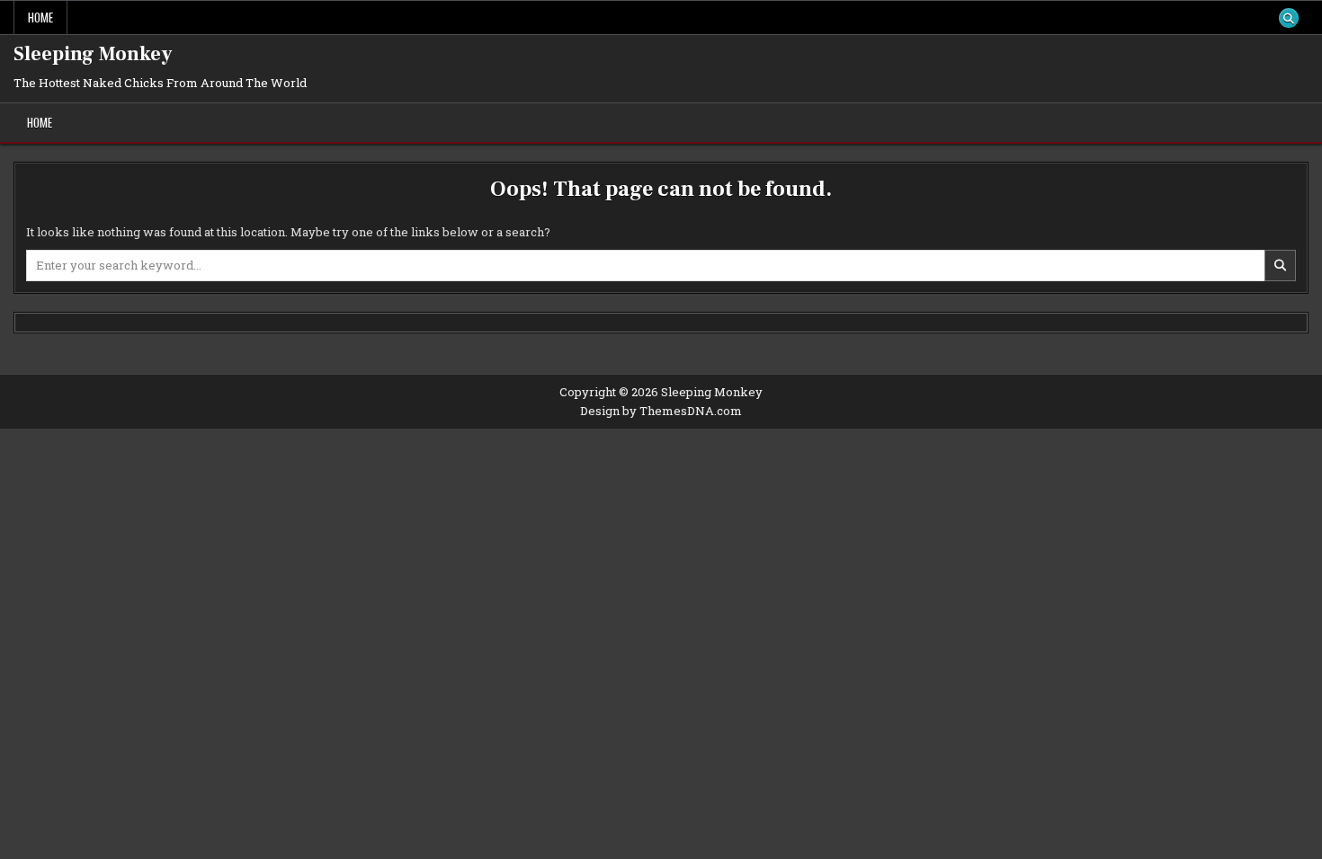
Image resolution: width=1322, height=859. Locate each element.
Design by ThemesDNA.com (661, 411)
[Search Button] (1289, 18)
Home (40, 17)
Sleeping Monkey (93, 53)
